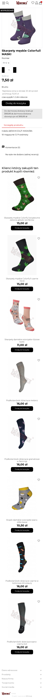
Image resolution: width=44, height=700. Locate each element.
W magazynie (8, 135)
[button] (7, 3)
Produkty (6, 674)
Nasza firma (7, 679)
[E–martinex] (6, 693)
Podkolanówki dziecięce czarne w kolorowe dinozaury (22, 582)
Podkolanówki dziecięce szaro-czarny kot (22, 643)
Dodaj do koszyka (16, 103)
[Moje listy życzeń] (33, 3)
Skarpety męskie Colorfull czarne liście (22, 280)
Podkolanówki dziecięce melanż (22, 400)
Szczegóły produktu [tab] (13, 125)
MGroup (29, 696)
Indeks (5, 131)
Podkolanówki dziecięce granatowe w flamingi (22, 460)
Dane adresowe (9, 670)
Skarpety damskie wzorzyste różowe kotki (22, 340)
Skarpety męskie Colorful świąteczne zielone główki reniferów (22, 219)
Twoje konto (8, 683)
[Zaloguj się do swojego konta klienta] (36, 3)
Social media (8, 687)
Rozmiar (6, 58)
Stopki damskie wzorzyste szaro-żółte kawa (22, 521)
